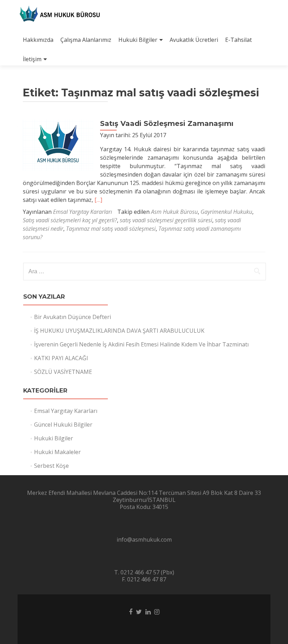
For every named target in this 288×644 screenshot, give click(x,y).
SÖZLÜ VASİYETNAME (63, 372)
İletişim (32, 59)
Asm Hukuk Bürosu (174, 212)
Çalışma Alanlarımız (85, 40)
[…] (98, 200)
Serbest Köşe (51, 466)
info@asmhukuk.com (144, 539)
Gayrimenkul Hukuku (226, 212)
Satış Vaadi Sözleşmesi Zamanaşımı (167, 123)
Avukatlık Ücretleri (194, 40)
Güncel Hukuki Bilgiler (63, 424)
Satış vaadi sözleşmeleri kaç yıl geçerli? (70, 220)
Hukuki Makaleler (57, 452)
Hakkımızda (38, 40)
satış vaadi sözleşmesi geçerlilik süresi (166, 220)
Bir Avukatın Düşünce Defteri (72, 317)
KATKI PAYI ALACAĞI (61, 358)
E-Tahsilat (238, 40)
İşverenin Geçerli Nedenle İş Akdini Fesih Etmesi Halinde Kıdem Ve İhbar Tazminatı (141, 344)
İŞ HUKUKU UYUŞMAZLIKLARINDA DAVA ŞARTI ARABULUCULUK (119, 330)
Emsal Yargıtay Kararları (82, 212)
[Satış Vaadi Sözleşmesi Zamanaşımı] (58, 144)
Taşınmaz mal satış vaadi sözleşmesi (111, 228)
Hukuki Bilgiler (137, 40)
